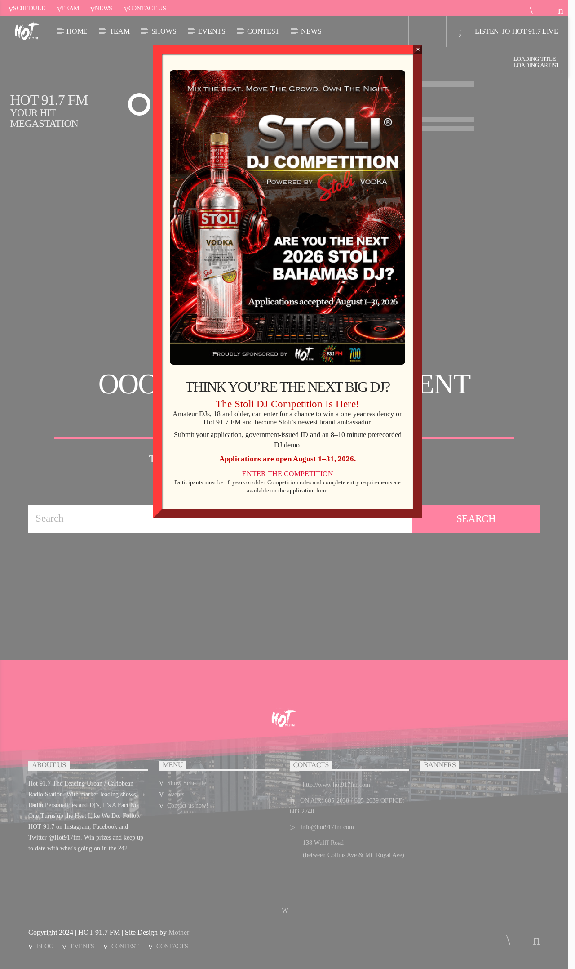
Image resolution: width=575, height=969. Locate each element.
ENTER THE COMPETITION (287, 474)
